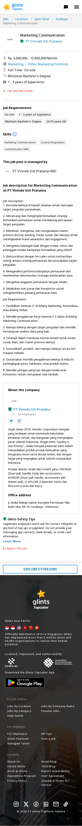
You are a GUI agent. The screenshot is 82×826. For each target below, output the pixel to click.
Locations (21, 19)
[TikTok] (66, 804)
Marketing (15, 64)
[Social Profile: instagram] (19, 421)
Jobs (6, 19)
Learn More (12, 541)
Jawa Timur (42, 19)
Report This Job (17, 548)
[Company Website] (11, 421)
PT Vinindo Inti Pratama (44, 41)
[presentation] (13, 7)
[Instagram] (16, 804)
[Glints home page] (13, 7)
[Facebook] (36, 804)
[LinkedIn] (46, 804)
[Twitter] (26, 804)
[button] (65, 7)
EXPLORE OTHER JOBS (40, 569)
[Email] (56, 804)
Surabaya (62, 19)
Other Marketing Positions (48, 64)
